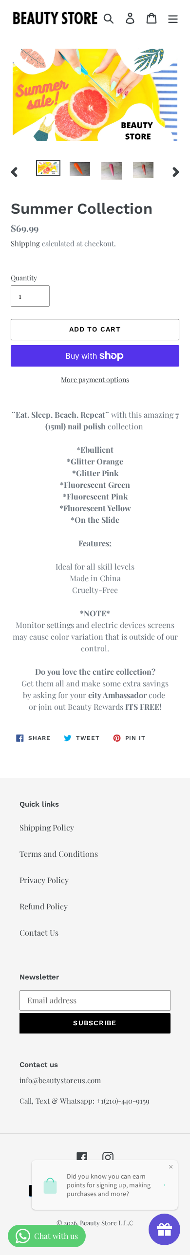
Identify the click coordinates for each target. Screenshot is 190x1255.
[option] (48, 171)
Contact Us (38, 932)
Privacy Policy (44, 880)
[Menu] (173, 18)
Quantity (24, 277)
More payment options (95, 379)
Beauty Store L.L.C (106, 1222)
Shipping (25, 243)
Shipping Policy (46, 827)
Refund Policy (43, 906)
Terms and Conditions (58, 854)
